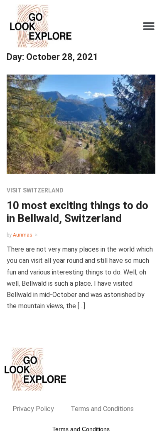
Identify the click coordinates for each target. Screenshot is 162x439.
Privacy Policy (33, 409)
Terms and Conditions (102, 409)
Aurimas (22, 235)
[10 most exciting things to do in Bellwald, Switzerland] (81, 123)
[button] (148, 26)
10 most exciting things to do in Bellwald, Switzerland (77, 211)
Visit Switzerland (35, 190)
